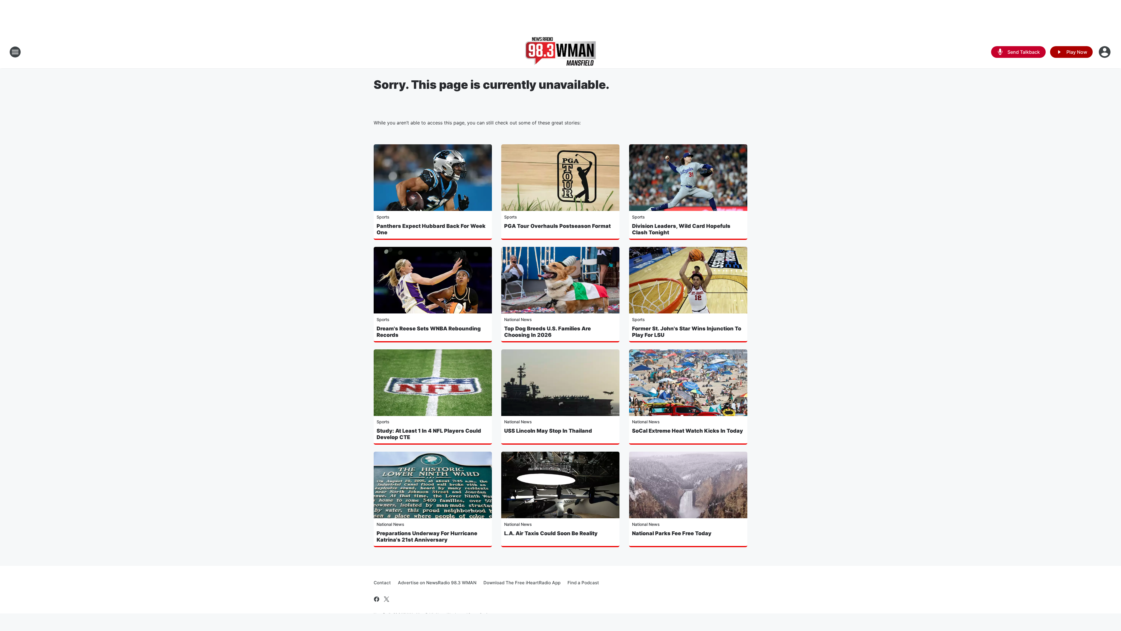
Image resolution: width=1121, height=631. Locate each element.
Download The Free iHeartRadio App (521, 582)
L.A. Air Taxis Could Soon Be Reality (551, 533)
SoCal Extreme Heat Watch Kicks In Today (687, 431)
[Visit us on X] (386, 599)
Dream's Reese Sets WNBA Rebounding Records (429, 331)
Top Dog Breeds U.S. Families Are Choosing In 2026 (547, 331)
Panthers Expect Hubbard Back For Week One (431, 229)
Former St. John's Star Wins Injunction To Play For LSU (686, 331)
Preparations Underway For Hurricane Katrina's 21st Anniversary (427, 536)
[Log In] (1105, 52)
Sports (383, 216)
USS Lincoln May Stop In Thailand (548, 431)
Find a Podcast (583, 582)
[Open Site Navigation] (15, 52)
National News (518, 319)
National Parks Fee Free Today (671, 533)
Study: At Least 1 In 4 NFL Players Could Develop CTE (429, 434)
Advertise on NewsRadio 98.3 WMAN (437, 582)
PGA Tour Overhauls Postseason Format (557, 226)
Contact (382, 582)
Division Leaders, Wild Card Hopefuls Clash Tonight (681, 229)
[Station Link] (560, 52)
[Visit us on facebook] (376, 599)
